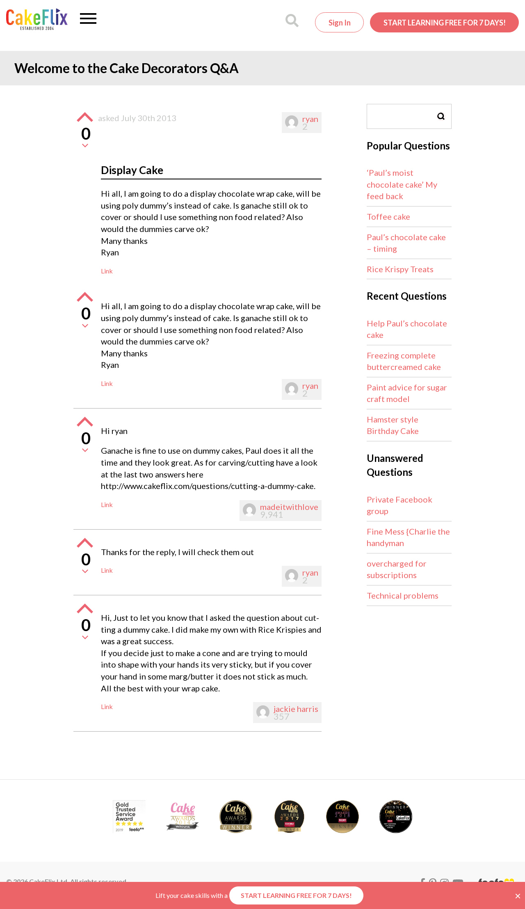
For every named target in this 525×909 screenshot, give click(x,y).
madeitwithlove (289, 507)
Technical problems (402, 595)
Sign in (340, 22)
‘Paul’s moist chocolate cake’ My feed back (402, 184)
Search (441, 116)
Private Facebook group (399, 505)
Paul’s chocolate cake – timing (406, 243)
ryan (310, 119)
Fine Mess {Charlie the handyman (408, 537)
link (107, 271)
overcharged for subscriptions (397, 569)
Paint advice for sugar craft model (407, 393)
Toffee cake (388, 216)
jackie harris (296, 709)
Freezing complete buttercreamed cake (404, 361)
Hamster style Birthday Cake (393, 425)
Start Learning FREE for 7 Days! (444, 22)
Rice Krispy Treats (400, 269)
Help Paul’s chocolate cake (407, 329)
